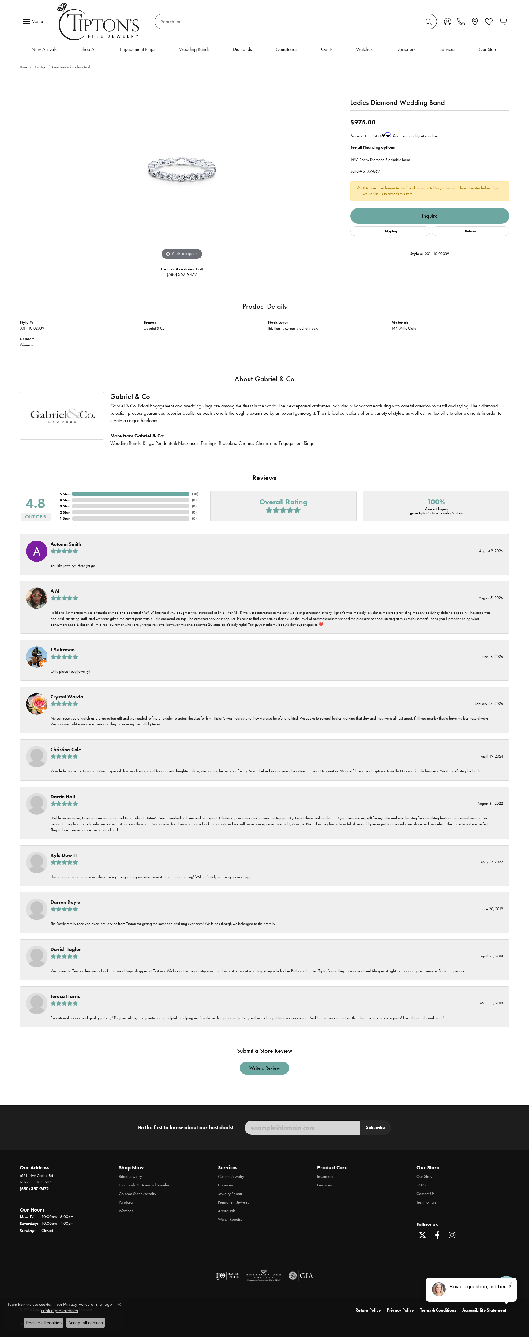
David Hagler (66, 949)
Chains (262, 443)
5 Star (65, 493)
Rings (148, 443)
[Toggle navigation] (34, 21)
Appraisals (226, 1210)
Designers (405, 49)
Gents (326, 49)
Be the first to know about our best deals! (185, 1127)
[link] (461, 21)
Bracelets (227, 443)
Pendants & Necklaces (177, 443)
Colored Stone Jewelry (137, 1193)
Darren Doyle (65, 902)
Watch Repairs (230, 1219)
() (195, 493)
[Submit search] (429, 21)
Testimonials (426, 1202)
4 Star (65, 500)
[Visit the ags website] (264, 1275)
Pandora (126, 1202)
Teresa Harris (65, 996)
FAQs (421, 1185)
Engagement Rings (137, 49)
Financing (226, 1185)
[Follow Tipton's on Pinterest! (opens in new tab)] (466, 1235)
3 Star (65, 506)
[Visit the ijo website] (227, 1275)
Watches (364, 49)
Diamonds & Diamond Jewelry (144, 1185)
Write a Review (264, 1068)
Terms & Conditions (438, 1310)
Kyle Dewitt (64, 855)
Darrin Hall (63, 797)
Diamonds (242, 49)
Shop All (88, 49)
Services (447, 49)
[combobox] (289, 21)
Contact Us (425, 1193)
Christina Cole (66, 749)
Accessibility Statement (484, 1310)
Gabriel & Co (154, 328)
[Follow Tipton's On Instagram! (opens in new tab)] (452, 1235)
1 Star (65, 518)
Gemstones (286, 49)
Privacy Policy (400, 1310)
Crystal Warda (67, 697)
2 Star (65, 512)
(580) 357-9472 (182, 274)
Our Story (424, 1176)
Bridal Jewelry (130, 1176)
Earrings (208, 443)
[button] (447, 21)
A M (55, 591)
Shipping (390, 231)
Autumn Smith (66, 544)
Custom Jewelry (231, 1176)
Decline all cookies (44, 1322)
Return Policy (368, 1310)
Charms (245, 443)
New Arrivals (44, 49)
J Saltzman (63, 650)
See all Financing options (372, 147)
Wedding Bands (194, 49)
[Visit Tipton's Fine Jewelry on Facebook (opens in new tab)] (437, 1235)
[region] (182, 169)
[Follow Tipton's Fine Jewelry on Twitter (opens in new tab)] (422, 1235)
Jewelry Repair (230, 1193)
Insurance (325, 1176)
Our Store (488, 49)
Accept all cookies (85, 1322)
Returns (470, 231)
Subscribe (375, 1127)
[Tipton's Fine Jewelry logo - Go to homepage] (98, 21)
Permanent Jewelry (233, 1202)
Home (24, 67)
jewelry (39, 67)
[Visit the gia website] (301, 1275)
